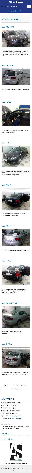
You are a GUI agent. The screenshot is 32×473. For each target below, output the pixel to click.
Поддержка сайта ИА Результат (21, 470)
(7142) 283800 (5, 6)
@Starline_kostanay (15, 418)
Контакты (14, 6)
